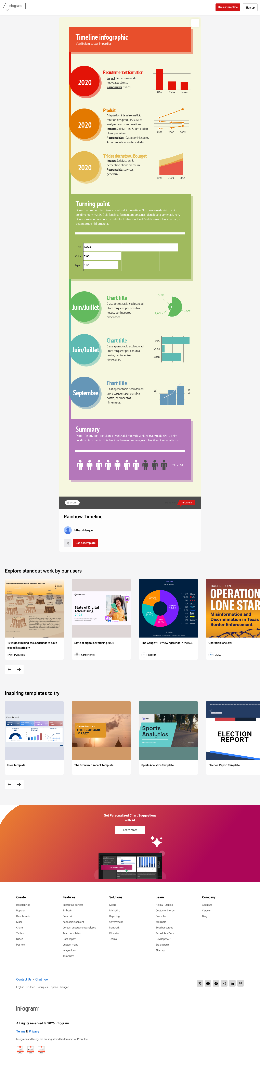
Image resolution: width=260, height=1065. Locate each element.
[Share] (68, 543)
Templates (68, 956)
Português (42, 987)
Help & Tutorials (164, 904)
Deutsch (30, 987)
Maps (19, 921)
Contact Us (23, 979)
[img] (159, 79)
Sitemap (160, 950)
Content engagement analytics (79, 927)
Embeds (67, 910)
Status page (162, 944)
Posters (20, 944)
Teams (113, 938)
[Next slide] (19, 669)
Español (54, 987)
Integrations (69, 950)
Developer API (163, 938)
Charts (19, 927)
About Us (207, 904)
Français (64, 987)
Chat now (42, 979)
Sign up (250, 7)
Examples (161, 916)
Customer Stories (165, 910)
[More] (195, 23)
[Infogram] (14, 7)
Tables (20, 933)
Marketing (114, 910)
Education (114, 933)
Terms (20, 1031)
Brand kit (67, 916)
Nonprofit (114, 927)
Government (116, 921)
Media (112, 904)
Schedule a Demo (165, 933)
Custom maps (70, 944)
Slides (19, 938)
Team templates (72, 933)
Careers (206, 910)
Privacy (34, 1031)
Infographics (23, 904)
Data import (69, 938)
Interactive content (73, 904)
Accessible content (73, 921)
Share (73, 502)
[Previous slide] (9, 669)
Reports (20, 910)
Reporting (114, 916)
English (20, 987)
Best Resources (164, 927)
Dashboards (23, 916)
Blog (204, 916)
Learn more (130, 830)
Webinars (161, 921)
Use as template (228, 7)
